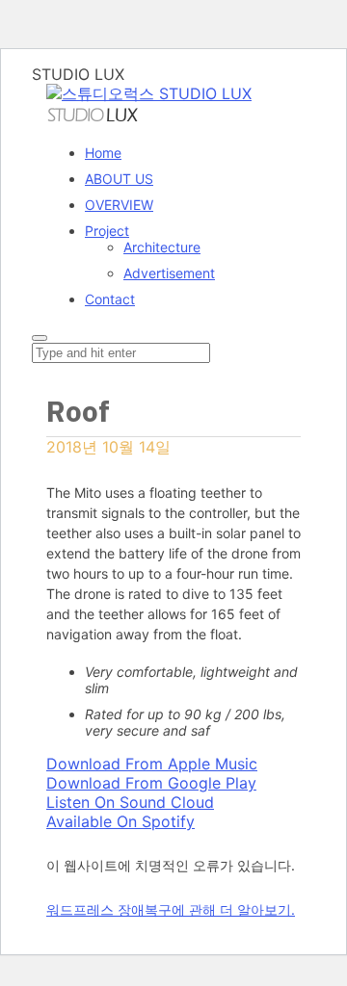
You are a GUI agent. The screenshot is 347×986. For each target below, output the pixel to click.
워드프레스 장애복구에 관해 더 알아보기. (170, 909)
